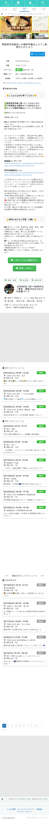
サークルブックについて (26, 809)
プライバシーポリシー (24, 811)
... (40, 726)
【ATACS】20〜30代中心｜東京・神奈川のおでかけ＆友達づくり (26, 14)
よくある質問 (11, 809)
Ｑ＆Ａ (34, 8)
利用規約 (39, 809)
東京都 (25, 280)
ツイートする (39, 54)
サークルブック (42, 817)
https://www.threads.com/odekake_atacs (23, 83)
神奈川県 (37, 280)
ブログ (15, 8)
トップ (5, 9)
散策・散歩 (11, 280)
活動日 (24, 8)
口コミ (44, 8)
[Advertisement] (24, 337)
